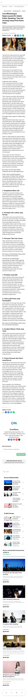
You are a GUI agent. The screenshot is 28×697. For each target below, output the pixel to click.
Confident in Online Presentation (14, 389)
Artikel (10, 6)
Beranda (4, 6)
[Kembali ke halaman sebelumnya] (1, 2)
